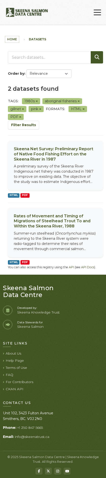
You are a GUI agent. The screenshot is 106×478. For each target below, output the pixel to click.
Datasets (37, 39)
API (71, 267)
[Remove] (37, 101)
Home (12, 39)
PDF (25, 195)
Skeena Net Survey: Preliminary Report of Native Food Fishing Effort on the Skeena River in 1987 (53, 154)
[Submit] (97, 57)
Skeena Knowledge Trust (38, 312)
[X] (48, 471)
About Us (13, 353)
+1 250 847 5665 (30, 428)
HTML (14, 195)
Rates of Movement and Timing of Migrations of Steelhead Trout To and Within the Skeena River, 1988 (52, 221)
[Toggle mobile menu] (97, 12)
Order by (16, 73)
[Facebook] (38, 471)
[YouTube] (67, 471)
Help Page (15, 360)
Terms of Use (16, 368)
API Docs (87, 267)
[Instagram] (57, 471)
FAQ (9, 375)
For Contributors (19, 382)
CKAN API (14, 389)
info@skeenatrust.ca (32, 437)
